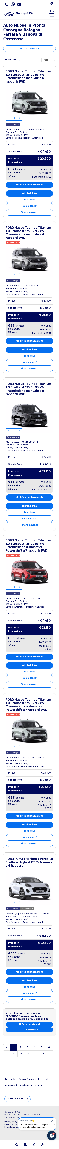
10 (29, 1054)
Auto (13, 1079)
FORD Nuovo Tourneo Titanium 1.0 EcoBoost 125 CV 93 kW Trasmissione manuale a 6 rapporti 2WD (28, 76)
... (36, 1054)
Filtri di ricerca (28, 49)
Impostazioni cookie (13, 1127)
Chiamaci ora (31, 1030)
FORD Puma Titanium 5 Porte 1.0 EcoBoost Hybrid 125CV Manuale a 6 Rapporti (29, 862)
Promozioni (11, 1085)
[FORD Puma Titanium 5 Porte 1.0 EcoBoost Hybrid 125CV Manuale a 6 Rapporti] (29, 887)
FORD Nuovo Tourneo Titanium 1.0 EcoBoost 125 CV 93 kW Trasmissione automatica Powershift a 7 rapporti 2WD (28, 545)
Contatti (39, 1085)
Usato (46, 1079)
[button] (17, 1145)
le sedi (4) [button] (17, 1099)
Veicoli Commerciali (29, 1079)
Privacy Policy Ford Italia (15, 1122)
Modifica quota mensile (29, 185)
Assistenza (26, 1085)
